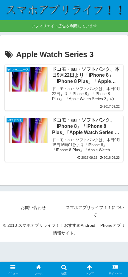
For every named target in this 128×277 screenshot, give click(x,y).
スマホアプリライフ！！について (95, 211)
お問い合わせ (33, 207)
